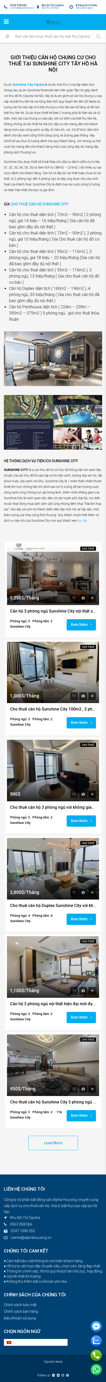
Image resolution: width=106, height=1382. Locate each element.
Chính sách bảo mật (20, 1305)
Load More (53, 1143)
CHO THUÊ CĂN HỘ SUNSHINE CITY (39, 204)
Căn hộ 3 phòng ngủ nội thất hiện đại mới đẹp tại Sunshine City (53, 1004)
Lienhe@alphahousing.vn (31, 1238)
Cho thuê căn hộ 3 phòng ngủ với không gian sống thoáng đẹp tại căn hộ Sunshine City (53, 807)
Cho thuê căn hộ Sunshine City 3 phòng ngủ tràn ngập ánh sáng (53, 1102)
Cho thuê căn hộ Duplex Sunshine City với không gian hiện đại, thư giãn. (53, 905)
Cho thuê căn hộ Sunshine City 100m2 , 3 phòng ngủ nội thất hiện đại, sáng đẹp (53, 709)
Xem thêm (80, 625)
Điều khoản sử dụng (20, 1318)
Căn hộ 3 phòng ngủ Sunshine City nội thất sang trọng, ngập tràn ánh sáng (53, 611)
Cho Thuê (88, 548)
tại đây (82, 520)
